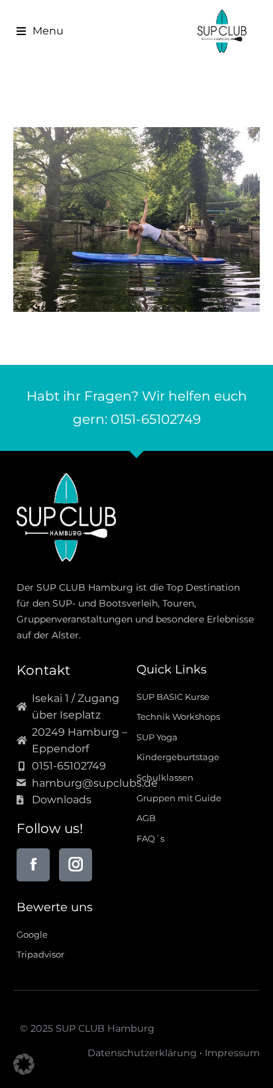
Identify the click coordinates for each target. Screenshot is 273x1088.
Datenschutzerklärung (142, 1053)
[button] (35, 31)
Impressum (232, 1053)
